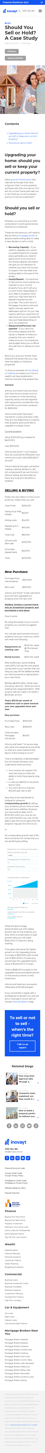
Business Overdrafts (13, 1287)
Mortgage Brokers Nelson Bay (17, 1370)
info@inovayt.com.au (13, 1152)
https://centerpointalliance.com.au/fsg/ (23, 1425)
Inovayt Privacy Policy (14, 1176)
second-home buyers (21, 179)
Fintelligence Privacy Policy (16, 1183)
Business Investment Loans (16, 1283)
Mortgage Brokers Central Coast (18, 1350)
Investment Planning (14, 1293)
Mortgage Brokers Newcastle (17, 1373)
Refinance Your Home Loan (16, 1227)
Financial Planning (12, 1253)
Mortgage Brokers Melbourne (17, 1367)
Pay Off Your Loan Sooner (16, 1237)
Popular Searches (12, 1193)
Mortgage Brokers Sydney (16, 1380)
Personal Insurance (13, 1257)
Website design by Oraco (15, 1188)
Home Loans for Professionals (17, 1230)
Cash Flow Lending (13, 1300)
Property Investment (14, 1224)
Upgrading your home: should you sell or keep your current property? (23, 136)
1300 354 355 (28, 11)
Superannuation (11, 1250)
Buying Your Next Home (15, 1220)
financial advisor (20, 1002)
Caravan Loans (11, 1320)
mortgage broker (26, 235)
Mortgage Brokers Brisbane (16, 1343)
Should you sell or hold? (20, 143)
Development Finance (14, 1297)
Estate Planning (11, 1264)
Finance (12, 51)
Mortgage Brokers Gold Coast (17, 1356)
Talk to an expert (22, 1046)
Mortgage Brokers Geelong (16, 1353)
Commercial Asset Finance (16, 1323)
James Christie (15, 58)
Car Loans (9, 1313)
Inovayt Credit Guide (13, 1173)
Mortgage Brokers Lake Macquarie (19, 1363)
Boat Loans (9, 1317)
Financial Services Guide (15, 1168)
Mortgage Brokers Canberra (16, 1346)
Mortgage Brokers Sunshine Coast (19, 1377)
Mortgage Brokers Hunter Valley (18, 1360)
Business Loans (11, 1280)
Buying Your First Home (15, 1217)
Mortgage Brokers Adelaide (16, 1339)
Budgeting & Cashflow (14, 1267)
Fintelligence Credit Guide (16, 1181)
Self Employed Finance (14, 1234)
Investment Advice (13, 1260)
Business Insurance (13, 1290)
